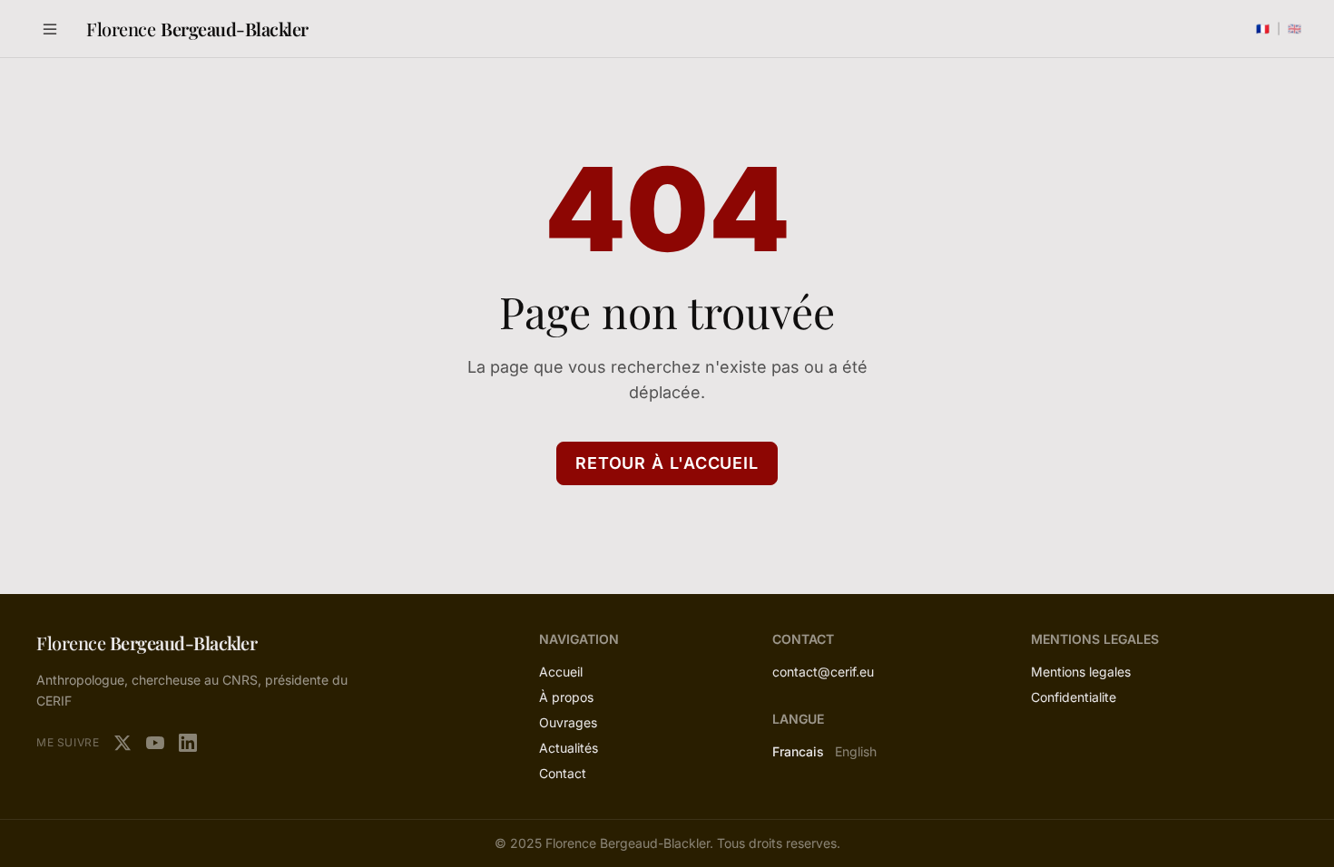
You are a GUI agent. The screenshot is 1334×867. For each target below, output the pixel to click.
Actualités (568, 747)
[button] (50, 29)
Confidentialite (1073, 697)
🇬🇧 (1294, 28)
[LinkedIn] (188, 743)
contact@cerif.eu (823, 671)
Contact (562, 773)
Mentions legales (1081, 671)
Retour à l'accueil (667, 462)
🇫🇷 (1263, 28)
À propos (566, 697)
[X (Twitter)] (122, 743)
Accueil (561, 671)
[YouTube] (155, 743)
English (856, 751)
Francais (798, 751)
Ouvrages (568, 722)
